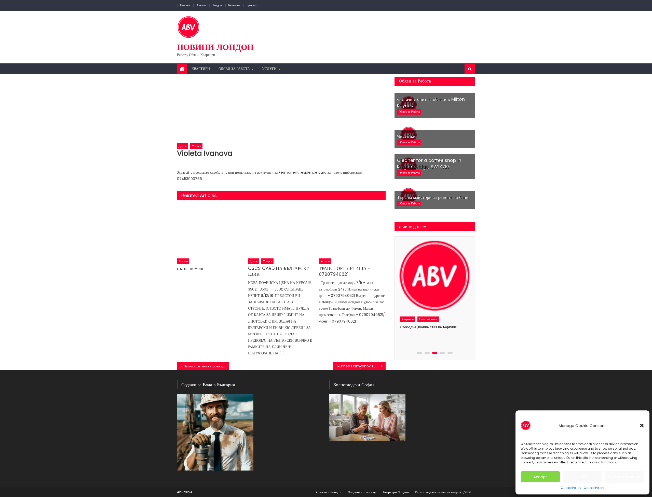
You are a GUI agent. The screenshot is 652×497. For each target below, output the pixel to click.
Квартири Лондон (396, 492)
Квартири (201, 68)
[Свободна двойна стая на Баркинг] (434, 276)
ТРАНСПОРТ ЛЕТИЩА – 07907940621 (345, 271)
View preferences (624, 476)
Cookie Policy (571, 488)
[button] (641, 425)
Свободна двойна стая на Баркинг (428, 326)
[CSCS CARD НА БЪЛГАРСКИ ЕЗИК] (281, 230)
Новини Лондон (215, 47)
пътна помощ (190, 268)
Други (182, 146)
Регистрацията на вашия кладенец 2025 (443, 492)
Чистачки (406, 136)
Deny (582, 476)
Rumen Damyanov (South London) (361, 366)
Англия (201, 5)
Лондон (217, 5)
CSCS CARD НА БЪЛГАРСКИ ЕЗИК (279, 271)
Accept (540, 476)
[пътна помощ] (210, 230)
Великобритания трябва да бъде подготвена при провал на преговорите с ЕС (206, 366)
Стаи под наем (428, 319)
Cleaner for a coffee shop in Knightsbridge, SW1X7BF (429, 163)
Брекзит (252, 5)
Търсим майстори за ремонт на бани (433, 197)
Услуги (269, 68)
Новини (185, 5)
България (234, 5)
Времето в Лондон (328, 492)
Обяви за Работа (234, 68)
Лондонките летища (362, 492)
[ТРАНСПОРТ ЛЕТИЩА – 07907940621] (352, 230)
